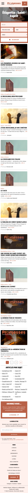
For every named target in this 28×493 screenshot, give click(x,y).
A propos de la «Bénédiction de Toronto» (13, 350)
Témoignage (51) (6, 396)
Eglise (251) (5, 379)
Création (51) (5, 376)
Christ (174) (18, 373)
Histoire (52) (18, 384)
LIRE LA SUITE (19, 70)
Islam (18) (17, 387)
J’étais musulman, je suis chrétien (14, 128)
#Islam (13, 94)
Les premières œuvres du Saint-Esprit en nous (13, 64)
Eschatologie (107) (19, 379)
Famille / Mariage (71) (20, 381)
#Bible (2, 61)
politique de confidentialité (16, 439)
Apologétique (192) (7, 371)
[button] (3, 3)
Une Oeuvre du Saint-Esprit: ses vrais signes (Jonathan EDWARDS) (13, 254)
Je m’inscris (14, 434)
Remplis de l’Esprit (8, 287)
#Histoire (6, 157)
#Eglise (2, 94)
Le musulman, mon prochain (11, 96)
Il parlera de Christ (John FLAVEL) (14, 222)
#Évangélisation (8, 94)
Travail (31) (18, 396)
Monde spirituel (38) (7, 389)
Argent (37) (18, 371)
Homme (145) (5, 387)
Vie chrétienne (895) (7, 399)
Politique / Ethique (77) (8, 392)
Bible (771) (4, 373)
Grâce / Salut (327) (7, 384)
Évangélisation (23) (7, 381)
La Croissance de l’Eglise (10, 159)
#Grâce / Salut (4, 125)
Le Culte (4, 191)
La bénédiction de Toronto (11, 318)
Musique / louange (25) (21, 389)
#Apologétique (4, 251)
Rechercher (15, 39)
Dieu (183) (17, 376)
